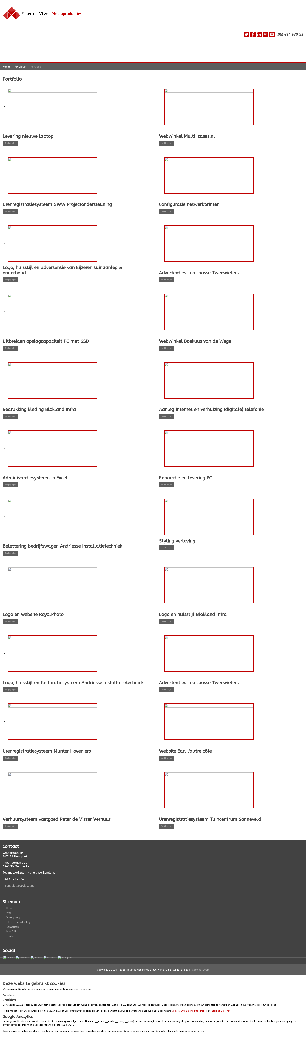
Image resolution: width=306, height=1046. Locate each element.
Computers (12, 927)
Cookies (196, 969)
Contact (11, 936)
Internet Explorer (220, 1010)
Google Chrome (180, 1010)
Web (9, 913)
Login (206, 969)
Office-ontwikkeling (18, 922)
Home (9, 908)
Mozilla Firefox (198, 1010)
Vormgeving (13, 917)
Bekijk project (10, 143)
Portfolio (11, 931)
